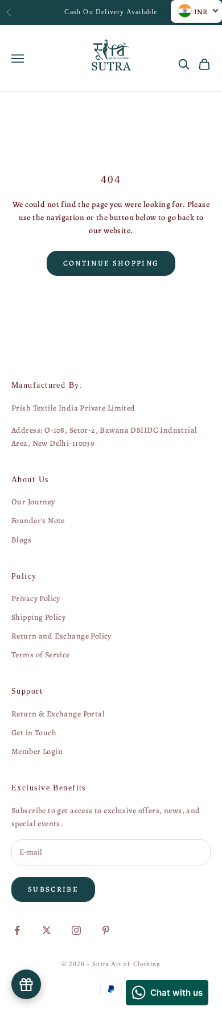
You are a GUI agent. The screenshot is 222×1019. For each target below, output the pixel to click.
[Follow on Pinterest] (106, 930)
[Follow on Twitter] (46, 930)
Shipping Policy (38, 617)
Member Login (37, 751)
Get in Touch (33, 732)
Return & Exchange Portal (58, 714)
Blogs (21, 540)
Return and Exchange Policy (61, 636)
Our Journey (33, 501)
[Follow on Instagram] (76, 930)
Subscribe (53, 889)
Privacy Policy (35, 598)
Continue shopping (111, 263)
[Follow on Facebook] (17, 930)
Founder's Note (38, 520)
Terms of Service (40, 654)
